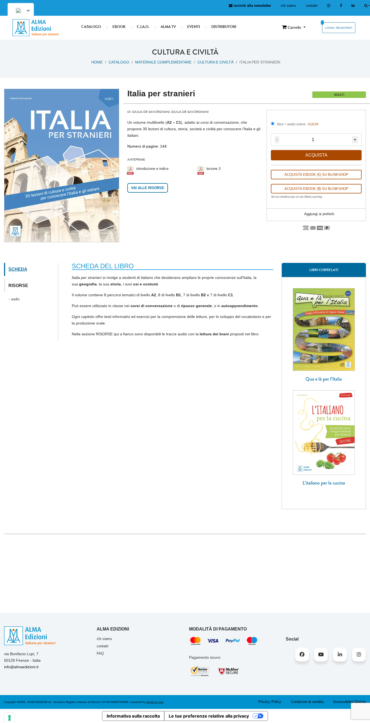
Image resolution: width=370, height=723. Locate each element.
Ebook (118, 27)
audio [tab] (15, 299)
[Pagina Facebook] (341, 6)
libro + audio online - (298, 124)
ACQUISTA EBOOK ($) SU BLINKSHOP (316, 189)
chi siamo (288, 6)
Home (97, 62)
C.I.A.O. (143, 27)
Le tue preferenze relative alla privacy (209, 716)
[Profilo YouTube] (321, 655)
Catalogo (91, 27)
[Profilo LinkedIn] (353, 6)
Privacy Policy (269, 702)
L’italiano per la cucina (324, 482)
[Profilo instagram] (328, 6)
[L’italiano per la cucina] (324, 432)
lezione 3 (213, 169)
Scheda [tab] (17, 269)
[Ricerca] (367, 6)
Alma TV (168, 27)
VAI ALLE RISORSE (147, 188)
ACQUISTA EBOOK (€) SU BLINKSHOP (316, 175)
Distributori (223, 27)
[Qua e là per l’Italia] (324, 329)
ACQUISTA (316, 155)
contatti (311, 6)
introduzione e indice (152, 169)
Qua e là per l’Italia (324, 379)
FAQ (100, 653)
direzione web (155, 701)
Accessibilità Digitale (349, 702)
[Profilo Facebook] (302, 655)
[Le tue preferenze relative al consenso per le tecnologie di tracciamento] (9, 718)
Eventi (193, 27)
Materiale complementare (163, 62)
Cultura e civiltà (215, 62)
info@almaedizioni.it (21, 667)
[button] (316, 214)
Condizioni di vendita (307, 702)
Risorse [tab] (18, 285)
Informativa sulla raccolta (133, 716)
